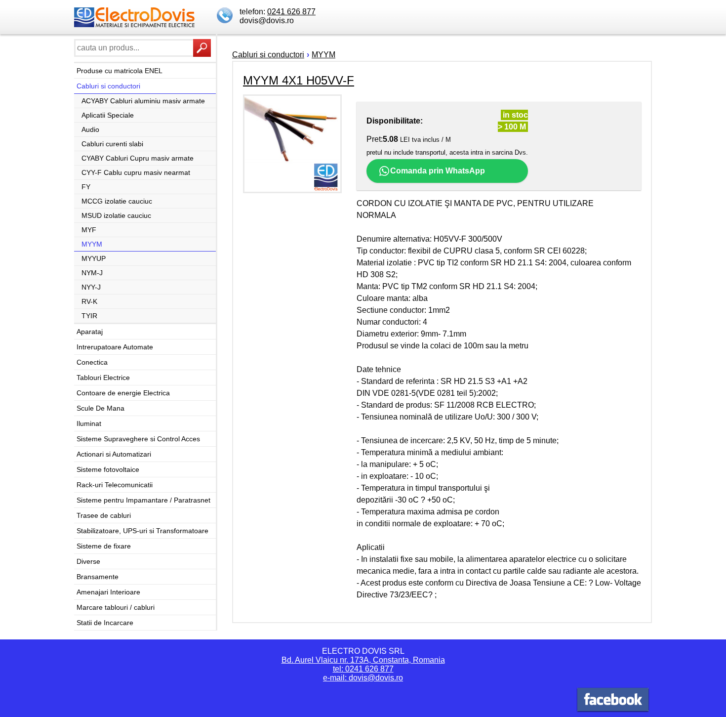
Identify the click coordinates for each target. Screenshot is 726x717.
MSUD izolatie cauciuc (116, 215)
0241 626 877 (291, 11)
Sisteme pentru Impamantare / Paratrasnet (143, 500)
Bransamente (98, 577)
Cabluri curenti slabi (112, 144)
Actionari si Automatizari (114, 454)
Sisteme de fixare (104, 546)
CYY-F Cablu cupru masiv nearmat (135, 172)
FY (85, 187)
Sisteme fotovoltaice (108, 469)
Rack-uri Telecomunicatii (115, 485)
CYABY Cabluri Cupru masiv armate (137, 158)
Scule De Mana (100, 408)
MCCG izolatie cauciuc (116, 201)
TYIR (89, 316)
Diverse (88, 561)
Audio (90, 129)
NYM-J (92, 273)
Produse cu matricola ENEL (119, 71)
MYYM (91, 244)
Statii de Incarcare (105, 623)
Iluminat (89, 423)
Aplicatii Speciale (107, 115)
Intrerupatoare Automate (115, 347)
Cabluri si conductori (108, 86)
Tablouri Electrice (103, 377)
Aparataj (90, 332)
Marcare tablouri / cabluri (116, 607)
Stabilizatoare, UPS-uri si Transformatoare (142, 531)
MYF (88, 230)
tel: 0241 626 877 (363, 669)
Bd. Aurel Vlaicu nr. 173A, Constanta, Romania (363, 660)
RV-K (89, 301)
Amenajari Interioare (108, 592)
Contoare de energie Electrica (123, 393)
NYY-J (91, 287)
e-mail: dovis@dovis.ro (363, 678)
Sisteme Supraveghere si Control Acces (138, 439)
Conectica (92, 362)
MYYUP (93, 258)
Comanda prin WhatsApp (437, 171)
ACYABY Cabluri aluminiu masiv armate (143, 101)
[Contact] (226, 16)
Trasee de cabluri (104, 515)
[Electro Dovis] (612, 701)
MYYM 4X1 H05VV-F (298, 80)
